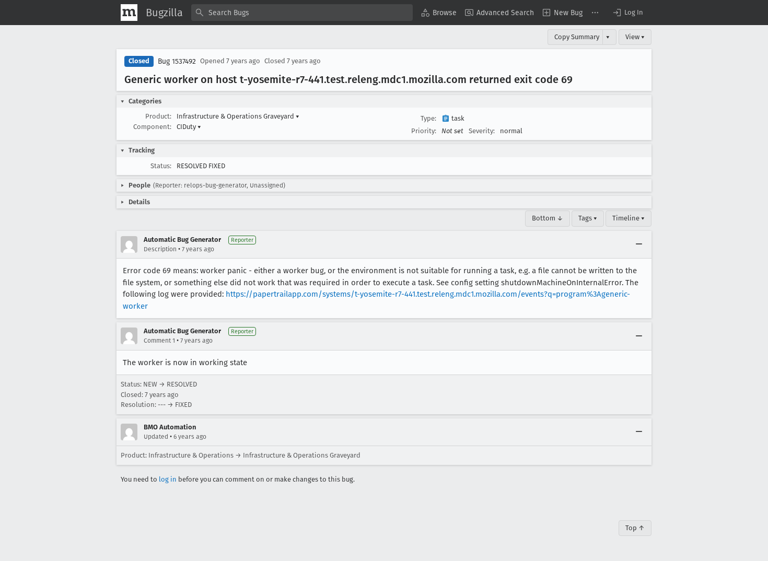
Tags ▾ (587, 218)
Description (160, 249)
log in (168, 479)
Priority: (423, 131)
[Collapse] (639, 244)
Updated (156, 436)
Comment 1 (159, 340)
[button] (627, 12)
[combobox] (302, 12)
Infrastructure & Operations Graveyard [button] (238, 116)
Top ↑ (635, 528)
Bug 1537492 (177, 61)
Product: (158, 116)
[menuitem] (439, 12)
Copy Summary (576, 37)
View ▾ (635, 37)
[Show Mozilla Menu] (129, 12)
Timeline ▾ (628, 218)
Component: (152, 127)
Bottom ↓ (547, 218)
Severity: (482, 131)
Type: (428, 118)
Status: (160, 166)
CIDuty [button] (189, 127)
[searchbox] (302, 12)
